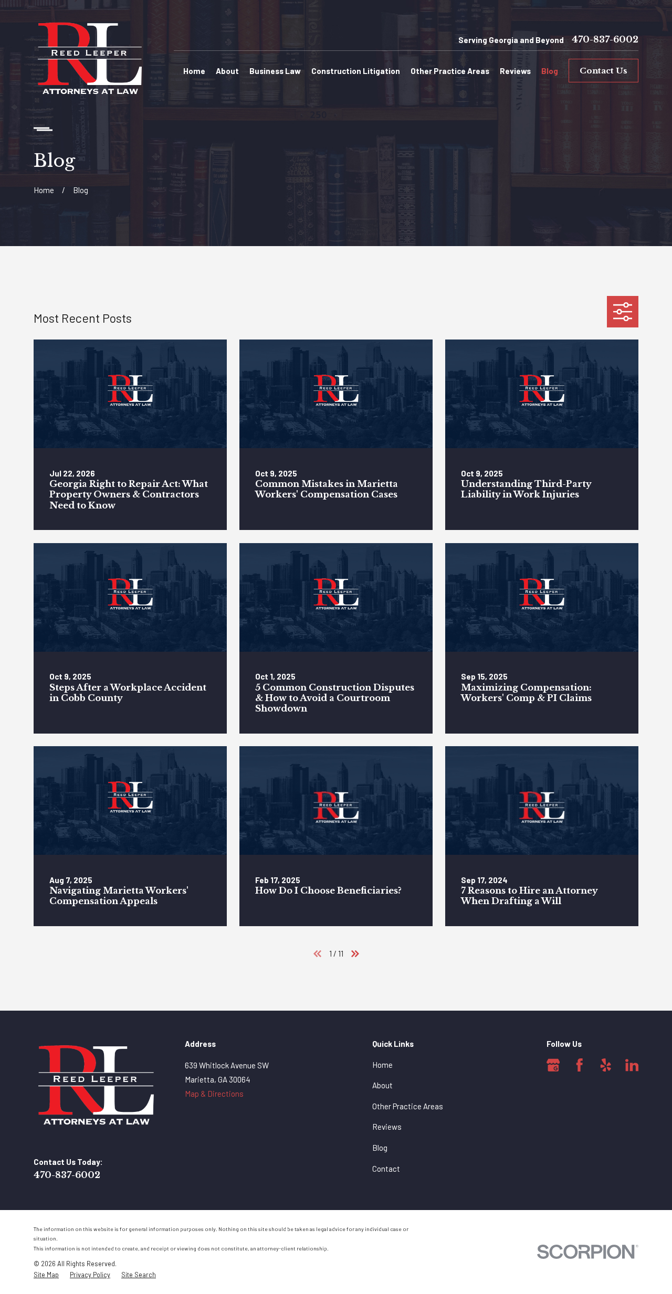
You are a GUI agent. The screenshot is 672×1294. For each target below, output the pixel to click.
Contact (386, 1168)
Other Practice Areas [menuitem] (450, 71)
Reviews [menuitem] (515, 71)
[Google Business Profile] (553, 1065)
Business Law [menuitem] (275, 71)
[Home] (91, 60)
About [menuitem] (227, 71)
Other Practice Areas (407, 1106)
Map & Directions (214, 1093)
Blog (379, 1147)
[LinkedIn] (632, 1065)
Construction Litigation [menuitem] (355, 71)
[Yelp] (606, 1065)
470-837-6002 (605, 40)
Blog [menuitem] (549, 71)
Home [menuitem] (194, 71)
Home (382, 1064)
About (382, 1085)
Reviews (387, 1126)
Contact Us (603, 71)
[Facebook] (579, 1065)
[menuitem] (46, 1274)
